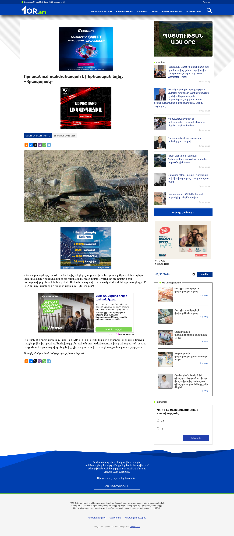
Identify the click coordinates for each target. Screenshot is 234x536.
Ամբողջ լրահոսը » (183, 212)
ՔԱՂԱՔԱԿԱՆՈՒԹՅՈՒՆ (102, 12)
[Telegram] (49, 145)
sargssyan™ (135, 526)
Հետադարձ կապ (97, 517)
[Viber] (40, 145)
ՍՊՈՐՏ (154, 12)
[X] (35, 145)
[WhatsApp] (44, 145)
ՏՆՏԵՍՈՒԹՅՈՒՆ (193, 12)
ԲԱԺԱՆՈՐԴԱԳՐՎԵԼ (117, 486)
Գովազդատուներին (135, 517)
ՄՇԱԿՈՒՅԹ (142, 12)
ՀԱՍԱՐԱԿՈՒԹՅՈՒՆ (125, 12)
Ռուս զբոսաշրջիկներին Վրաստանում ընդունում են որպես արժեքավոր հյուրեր (56, 2)
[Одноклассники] (26, 145)
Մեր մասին (115, 517)
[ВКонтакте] (31, 145)
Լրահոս (160, 62)
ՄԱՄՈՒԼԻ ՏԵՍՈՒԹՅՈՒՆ (172, 12)
